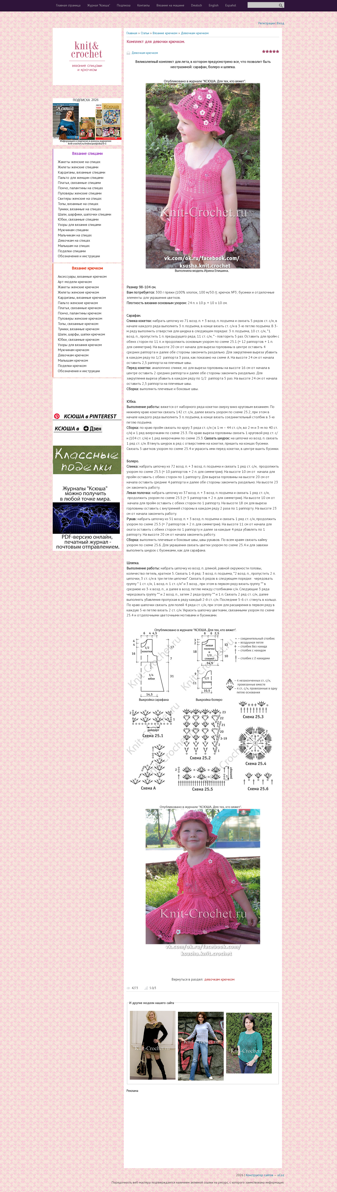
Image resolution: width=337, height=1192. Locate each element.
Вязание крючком (165, 33)
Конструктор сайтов (259, 1175)
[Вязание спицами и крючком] (87, 77)
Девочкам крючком (195, 33)
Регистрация (266, 23)
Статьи (145, 33)
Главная (132, 33)
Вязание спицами (87, 153)
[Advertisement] (202, 1129)
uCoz (280, 1175)
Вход (280, 23)
